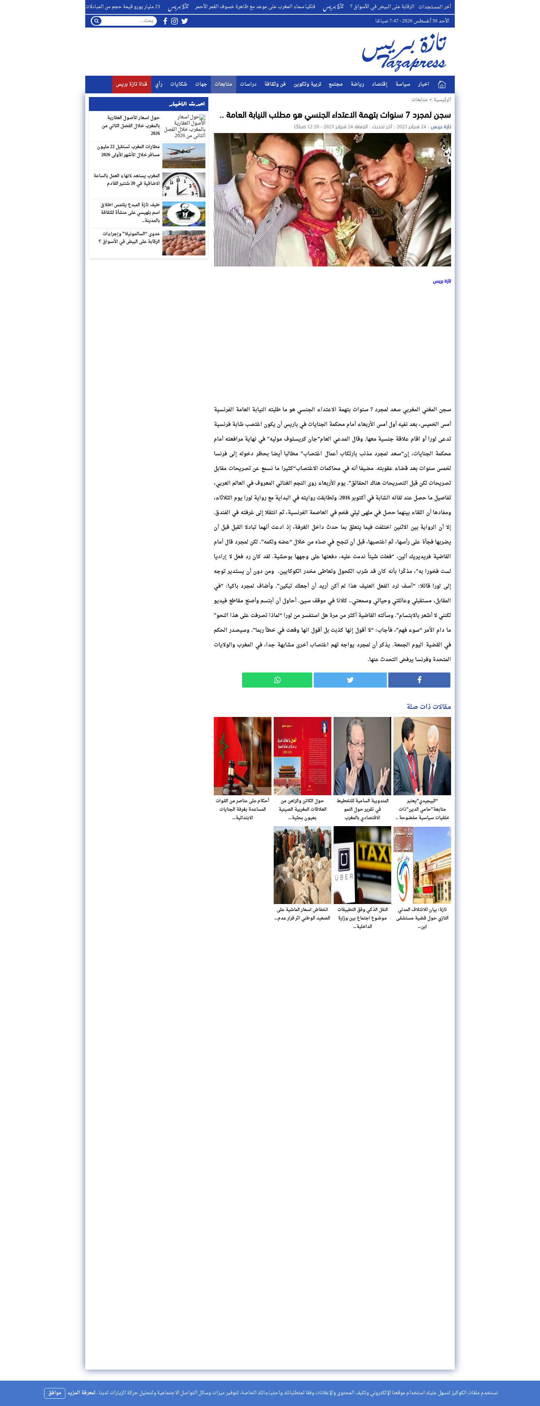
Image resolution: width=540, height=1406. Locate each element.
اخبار (423, 84)
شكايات (178, 84)
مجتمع (336, 84)
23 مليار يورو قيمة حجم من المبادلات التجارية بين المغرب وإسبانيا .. (130, 6)
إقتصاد (380, 84)
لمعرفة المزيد (81, 1393)
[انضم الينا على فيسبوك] (165, 21)
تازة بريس (441, 126)
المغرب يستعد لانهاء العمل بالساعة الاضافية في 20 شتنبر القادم (126, 180)
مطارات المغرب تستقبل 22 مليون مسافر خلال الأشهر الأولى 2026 (128, 151)
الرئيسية (442, 84)
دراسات (248, 84)
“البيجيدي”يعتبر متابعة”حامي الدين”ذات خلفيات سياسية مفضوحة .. (422, 809)
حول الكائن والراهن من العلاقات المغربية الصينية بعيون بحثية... (302, 809)
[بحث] (96, 21)
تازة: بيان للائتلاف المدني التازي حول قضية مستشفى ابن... (422, 918)
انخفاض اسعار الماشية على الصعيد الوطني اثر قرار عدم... (302, 914)
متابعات (223, 84)
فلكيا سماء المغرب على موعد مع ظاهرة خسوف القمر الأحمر (294, 6)
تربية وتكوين (307, 84)
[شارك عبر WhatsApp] (277, 680)
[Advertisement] (332, 343)
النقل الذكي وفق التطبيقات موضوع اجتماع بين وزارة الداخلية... (362, 918)
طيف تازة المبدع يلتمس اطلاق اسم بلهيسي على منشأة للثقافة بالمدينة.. (130, 213)
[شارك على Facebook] (419, 680)
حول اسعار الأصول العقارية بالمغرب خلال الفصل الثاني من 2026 (131, 126)
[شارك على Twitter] (350, 680)
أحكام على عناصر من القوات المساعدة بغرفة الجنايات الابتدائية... (242, 809)
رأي (158, 84)
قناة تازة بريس (131, 84)
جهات (201, 84)
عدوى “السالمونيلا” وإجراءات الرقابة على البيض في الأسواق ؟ (129, 238)
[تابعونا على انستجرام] (174, 21)
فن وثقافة (275, 84)
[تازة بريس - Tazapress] (405, 52)
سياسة (402, 84)
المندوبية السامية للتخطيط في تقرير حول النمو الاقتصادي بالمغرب (362, 809)
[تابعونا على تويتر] (185, 21)
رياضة (357, 84)
